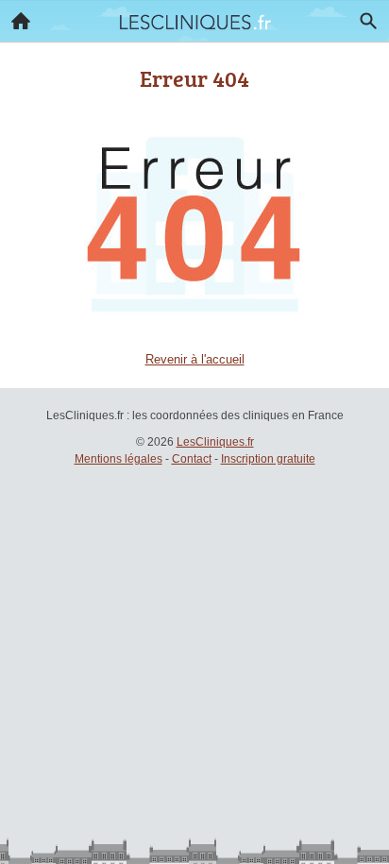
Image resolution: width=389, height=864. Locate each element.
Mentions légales (118, 459)
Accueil (21, 21)
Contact (191, 459)
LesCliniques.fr (215, 442)
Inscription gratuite (268, 459)
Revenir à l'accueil (195, 359)
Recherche (368, 21)
